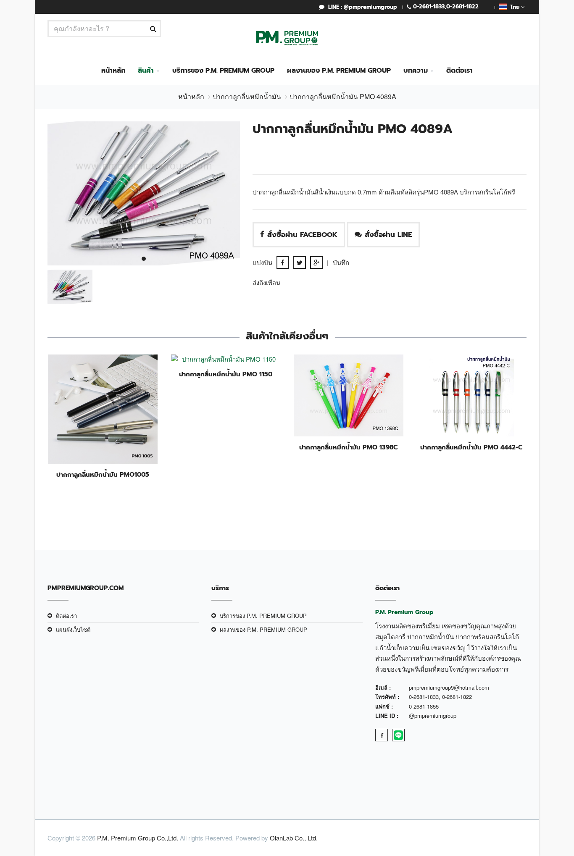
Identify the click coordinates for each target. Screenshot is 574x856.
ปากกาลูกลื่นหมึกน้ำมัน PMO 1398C (348, 447)
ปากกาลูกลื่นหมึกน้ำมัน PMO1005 (102, 474)
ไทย (514, 7)
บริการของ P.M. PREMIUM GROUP (223, 71)
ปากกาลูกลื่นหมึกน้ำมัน (247, 96)
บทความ (415, 71)
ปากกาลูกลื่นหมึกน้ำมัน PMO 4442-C (471, 447)
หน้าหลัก (113, 71)
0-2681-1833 (429, 7)
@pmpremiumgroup (432, 715)
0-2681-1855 (424, 706)
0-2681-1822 (462, 7)
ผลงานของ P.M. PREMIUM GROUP (339, 71)
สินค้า (146, 71)
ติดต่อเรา (459, 71)
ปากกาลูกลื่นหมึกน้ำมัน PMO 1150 (225, 374)
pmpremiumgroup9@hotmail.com (449, 687)
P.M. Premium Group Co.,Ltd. (137, 837)
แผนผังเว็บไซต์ (73, 629)
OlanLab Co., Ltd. (294, 837)
